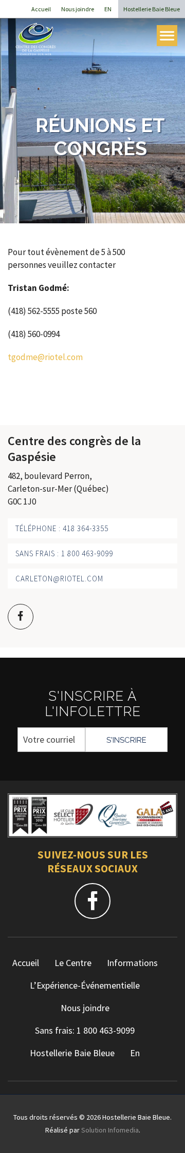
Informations (132, 963)
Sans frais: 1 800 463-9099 (85, 1030)
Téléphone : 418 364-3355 (61, 528)
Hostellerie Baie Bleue (151, 9)
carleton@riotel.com (59, 578)
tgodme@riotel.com (45, 357)
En (135, 1053)
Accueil (41, 9)
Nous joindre (77, 9)
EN (108, 9)
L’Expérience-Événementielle (85, 985)
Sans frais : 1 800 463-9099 (64, 553)
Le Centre (72, 963)
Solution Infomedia (110, 1130)
